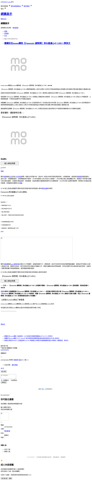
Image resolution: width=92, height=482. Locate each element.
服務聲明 (63, 457)
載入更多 (3, 371)
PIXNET (33, 457)
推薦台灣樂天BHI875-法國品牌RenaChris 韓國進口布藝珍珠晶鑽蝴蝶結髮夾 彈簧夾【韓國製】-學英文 (36, 340)
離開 (10, 478)
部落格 (6, 33)
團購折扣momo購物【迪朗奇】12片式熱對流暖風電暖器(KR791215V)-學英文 (28, 336)
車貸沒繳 (44, 188)
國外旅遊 (15, 365)
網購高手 (6, 14)
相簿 (5, 31)
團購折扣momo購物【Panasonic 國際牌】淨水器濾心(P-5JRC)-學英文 (37, 43)
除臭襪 (6, 264)
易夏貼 (3, 291)
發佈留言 (3, 382)
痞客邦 (16, 360)
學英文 (3, 324)
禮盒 (20, 183)
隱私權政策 (56, 457)
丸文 (10, 176)
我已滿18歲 (4, 478)
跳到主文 (3, 19)
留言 (20, 360)
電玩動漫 (15, 28)
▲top (2, 368)
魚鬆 (2, 171)
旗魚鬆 (79, 176)
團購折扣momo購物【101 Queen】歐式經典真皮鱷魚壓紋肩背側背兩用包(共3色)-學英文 (31, 338)
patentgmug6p (5, 349)
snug (2, 231)
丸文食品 (18, 176)
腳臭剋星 (17, 264)
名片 (5, 35)
